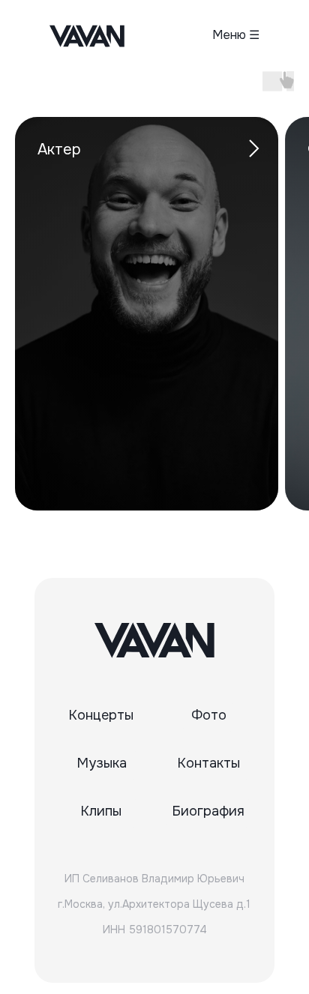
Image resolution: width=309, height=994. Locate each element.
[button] (215, 35)
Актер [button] (59, 149)
